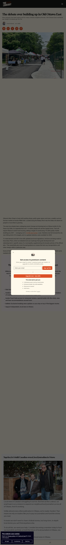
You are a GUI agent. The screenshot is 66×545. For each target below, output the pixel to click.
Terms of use (22, 536)
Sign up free (47, 268)
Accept (7, 541)
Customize (17, 541)
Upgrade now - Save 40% (33, 276)
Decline (27, 541)
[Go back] (13, 252)
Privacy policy (11, 536)
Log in (38, 291)
